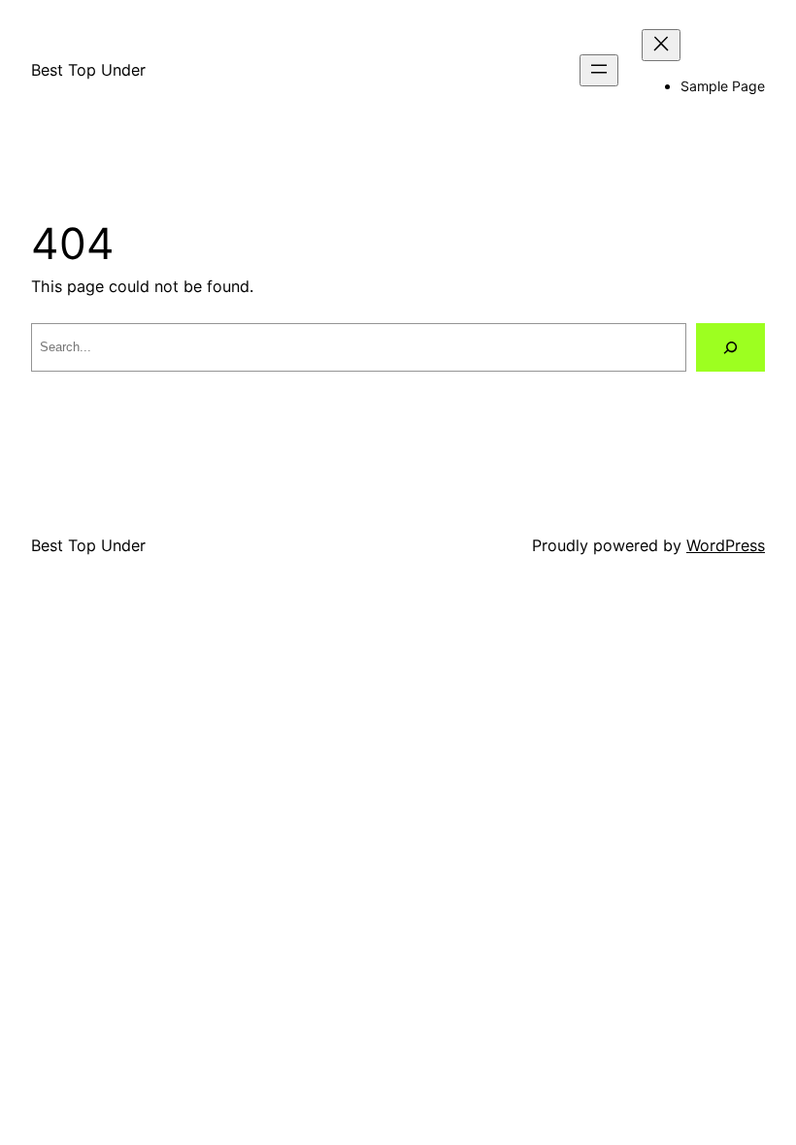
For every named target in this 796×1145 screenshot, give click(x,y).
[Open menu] (599, 70)
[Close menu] (661, 45)
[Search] (730, 347)
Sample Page (722, 86)
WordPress (725, 545)
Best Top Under (88, 70)
